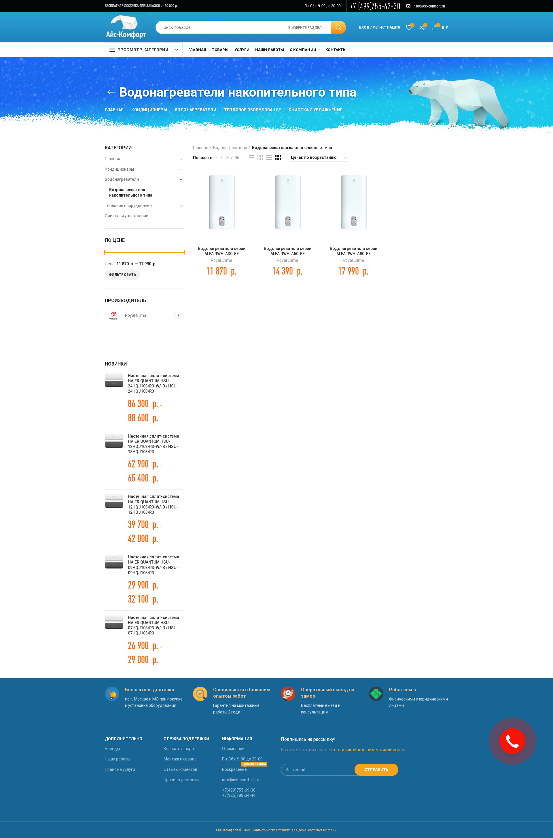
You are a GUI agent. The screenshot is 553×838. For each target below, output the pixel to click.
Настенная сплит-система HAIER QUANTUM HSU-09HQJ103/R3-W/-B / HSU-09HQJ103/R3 (153, 565)
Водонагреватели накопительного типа (130, 192)
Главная (200, 147)
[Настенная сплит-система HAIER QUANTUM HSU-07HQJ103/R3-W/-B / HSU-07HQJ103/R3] (114, 640)
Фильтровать (122, 275)
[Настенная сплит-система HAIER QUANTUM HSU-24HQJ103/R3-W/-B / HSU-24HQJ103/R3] (114, 399)
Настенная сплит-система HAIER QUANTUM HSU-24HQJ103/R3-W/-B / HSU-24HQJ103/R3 (153, 383)
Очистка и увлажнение (126, 216)
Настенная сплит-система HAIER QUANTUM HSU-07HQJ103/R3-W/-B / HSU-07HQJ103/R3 (153, 625)
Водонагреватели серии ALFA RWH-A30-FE (221, 251)
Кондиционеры (119, 169)
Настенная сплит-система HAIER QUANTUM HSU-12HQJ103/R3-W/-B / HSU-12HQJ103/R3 (153, 504)
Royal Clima (221, 260)
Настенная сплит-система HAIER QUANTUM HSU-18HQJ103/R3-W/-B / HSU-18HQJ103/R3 (153, 444)
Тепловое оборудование (128, 205)
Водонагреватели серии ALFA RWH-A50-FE (287, 251)
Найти (338, 27)
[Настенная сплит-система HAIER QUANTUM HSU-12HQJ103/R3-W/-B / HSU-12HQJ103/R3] (114, 519)
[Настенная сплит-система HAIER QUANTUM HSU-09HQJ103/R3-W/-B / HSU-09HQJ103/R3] (114, 580)
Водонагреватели (230, 147)
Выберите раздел (305, 27)
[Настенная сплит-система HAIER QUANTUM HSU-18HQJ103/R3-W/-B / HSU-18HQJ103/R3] (114, 459)
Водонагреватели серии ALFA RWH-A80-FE (353, 251)
